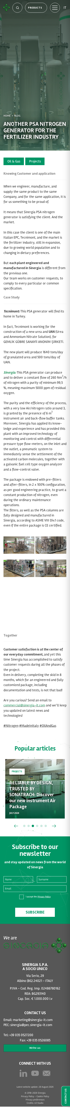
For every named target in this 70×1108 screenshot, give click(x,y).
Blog (17, 115)
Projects (35, 161)
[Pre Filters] (50, 543)
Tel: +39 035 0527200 (18, 1035)
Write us (35, 1048)
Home (7, 115)
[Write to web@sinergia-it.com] (46, 1073)
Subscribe (35, 912)
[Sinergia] (6, 7)
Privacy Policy (44, 896)
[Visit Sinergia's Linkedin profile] (23, 1073)
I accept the (38, 896)
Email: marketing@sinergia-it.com (28, 1020)
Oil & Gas (13, 161)
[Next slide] (54, 826)
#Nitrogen (11, 726)
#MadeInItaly (29, 726)
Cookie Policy (43, 1096)
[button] (24, 826)
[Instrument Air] (19, 566)
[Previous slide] (16, 826)
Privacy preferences (35, 1099)
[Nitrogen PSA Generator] (19, 543)
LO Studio (38, 1103)
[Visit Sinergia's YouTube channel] (35, 1073)
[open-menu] (55, 8)
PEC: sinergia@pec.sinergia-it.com (28, 1025)
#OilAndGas (48, 726)
